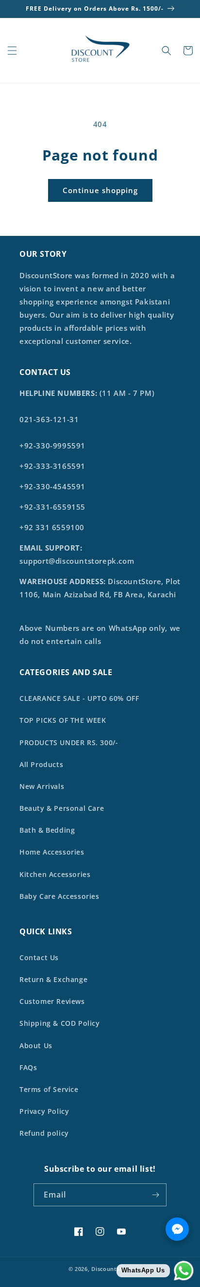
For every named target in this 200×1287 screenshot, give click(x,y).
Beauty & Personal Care (61, 808)
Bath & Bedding (47, 830)
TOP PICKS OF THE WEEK (62, 720)
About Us (35, 1045)
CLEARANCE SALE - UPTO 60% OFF (79, 698)
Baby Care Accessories (59, 896)
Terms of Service (49, 1089)
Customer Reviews (52, 1001)
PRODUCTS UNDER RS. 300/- (68, 742)
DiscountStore (111, 1268)
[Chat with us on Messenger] (177, 1229)
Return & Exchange (53, 979)
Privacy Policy (44, 1111)
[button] (12, 50)
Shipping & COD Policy (59, 1023)
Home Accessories (51, 852)
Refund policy (44, 1133)
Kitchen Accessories (54, 874)
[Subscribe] (155, 1194)
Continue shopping (100, 190)
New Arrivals (41, 786)
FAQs (28, 1067)
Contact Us (39, 957)
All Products (41, 764)
